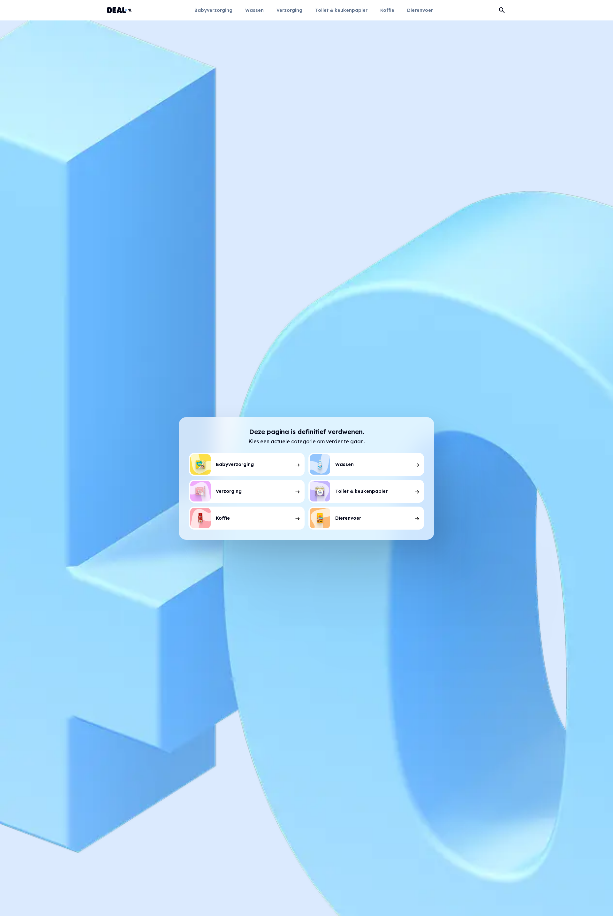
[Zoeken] (502, 10)
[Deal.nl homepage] (119, 10)
